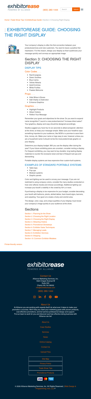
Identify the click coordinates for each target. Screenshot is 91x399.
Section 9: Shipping (32, 235)
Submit (77, 9)
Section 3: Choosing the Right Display (40, 219)
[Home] (24, 7)
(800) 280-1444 (50, 9)
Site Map (45, 359)
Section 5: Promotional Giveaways (38, 224)
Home (7, 20)
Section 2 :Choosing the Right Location (40, 216)
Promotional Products (45, 372)
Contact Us (45, 347)
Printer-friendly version (13, 244)
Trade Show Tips (17, 20)
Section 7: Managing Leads (35, 230)
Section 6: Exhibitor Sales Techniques (40, 227)
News (45, 337)
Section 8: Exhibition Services (36, 233)
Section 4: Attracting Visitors (36, 222)
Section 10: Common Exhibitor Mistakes (40, 238)
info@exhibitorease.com (45, 287)
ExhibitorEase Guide (33, 20)
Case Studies (45, 327)
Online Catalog (45, 342)
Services (45, 332)
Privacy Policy (45, 363)
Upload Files (46, 352)
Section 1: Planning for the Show (38, 213)
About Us (45, 322)
